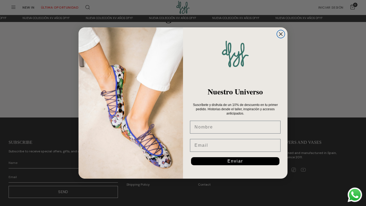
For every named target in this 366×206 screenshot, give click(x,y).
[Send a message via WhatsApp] (354, 194)
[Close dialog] (281, 34)
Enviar (235, 161)
